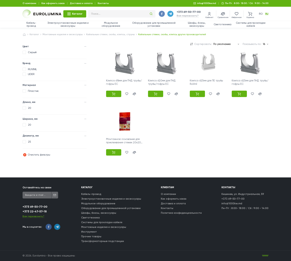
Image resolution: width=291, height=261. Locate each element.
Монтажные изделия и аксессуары (63, 34)
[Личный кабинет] (209, 13)
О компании (29, 3)
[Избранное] (236, 13)
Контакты (103, 3)
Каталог (34, 34)
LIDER (31, 74)
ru (266, 13)
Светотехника (222, 24)
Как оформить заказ (53, 3)
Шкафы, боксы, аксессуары (197, 24)
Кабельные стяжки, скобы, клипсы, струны (110, 34)
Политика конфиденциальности (181, 212)
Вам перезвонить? (188, 15)
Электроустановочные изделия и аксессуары (68, 24)
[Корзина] (250, 13)
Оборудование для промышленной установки (153, 24)
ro (261, 13)
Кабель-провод (31, 24)
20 (29, 107)
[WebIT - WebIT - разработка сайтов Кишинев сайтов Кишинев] (265, 255)
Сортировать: (203, 44)
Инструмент (89, 231)
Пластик (33, 90)
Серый (32, 52)
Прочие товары (91, 236)
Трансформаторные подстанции (102, 241)
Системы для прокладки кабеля (250, 24)
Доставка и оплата (81, 3)
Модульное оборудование (111, 24)
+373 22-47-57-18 (35, 211)
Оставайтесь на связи (37, 187)
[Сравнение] (222, 13)
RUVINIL (32, 69)
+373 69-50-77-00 (189, 11)
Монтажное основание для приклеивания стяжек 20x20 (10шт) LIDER (123, 142)
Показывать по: (252, 44)
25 (29, 141)
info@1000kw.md (206, 3)
